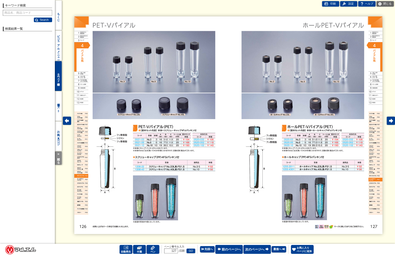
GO (191, 250)
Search (44, 19)
